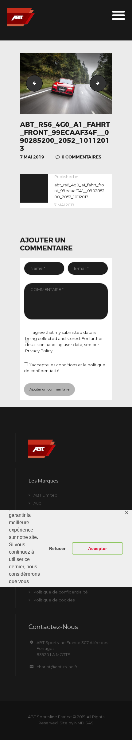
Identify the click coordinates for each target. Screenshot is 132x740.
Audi (37, 503)
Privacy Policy (38, 350)
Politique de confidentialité (60, 591)
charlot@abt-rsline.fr (57, 666)
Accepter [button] (97, 548)
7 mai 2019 (32, 157)
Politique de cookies (54, 599)
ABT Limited (45, 495)
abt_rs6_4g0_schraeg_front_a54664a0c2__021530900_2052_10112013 (32, 83)
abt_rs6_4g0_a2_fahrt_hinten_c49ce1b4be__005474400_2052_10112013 (104, 83)
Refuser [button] (57, 548)
